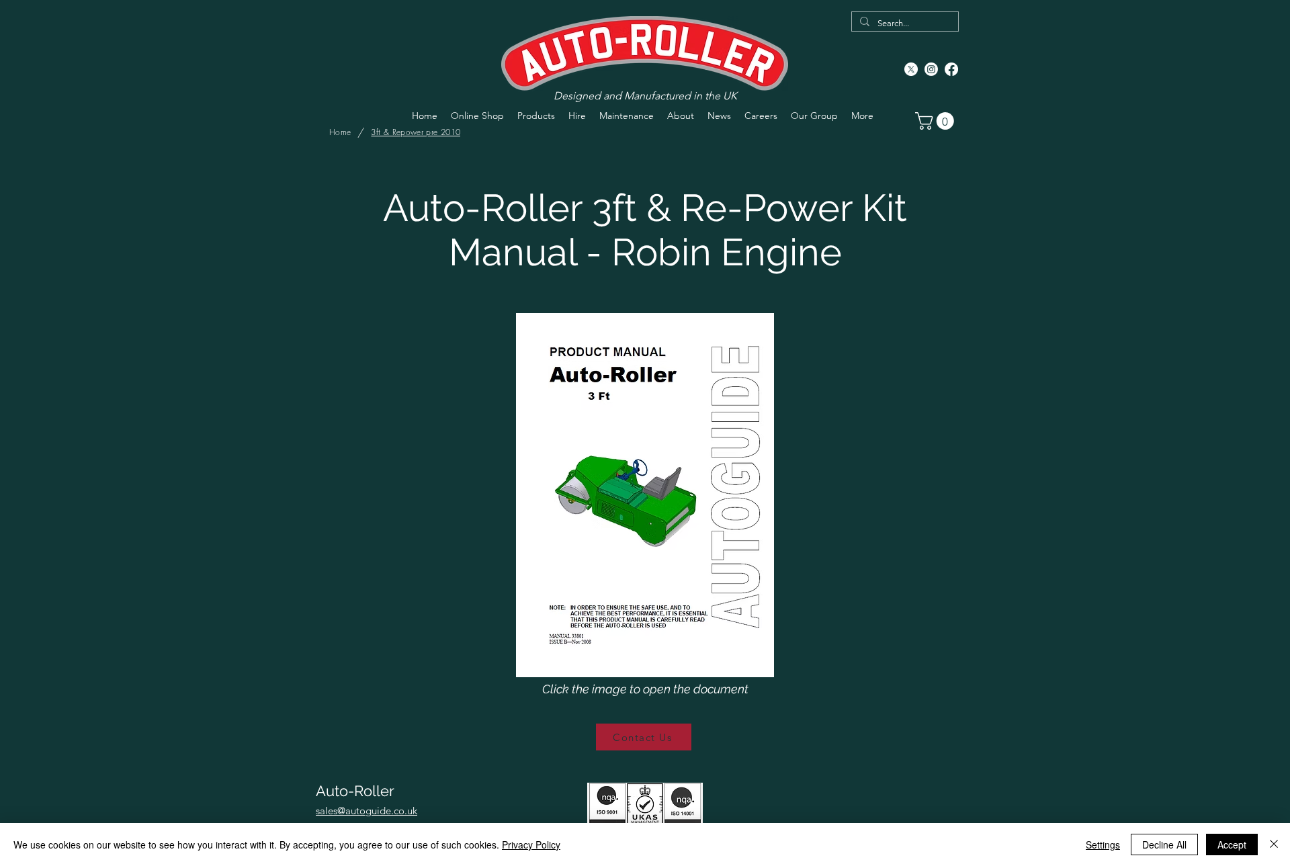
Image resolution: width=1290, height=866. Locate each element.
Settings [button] (1103, 844)
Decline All (1164, 844)
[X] (911, 69)
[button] (936, 121)
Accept (1231, 844)
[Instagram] (931, 69)
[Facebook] (951, 69)
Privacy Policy (531, 844)
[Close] (1274, 844)
